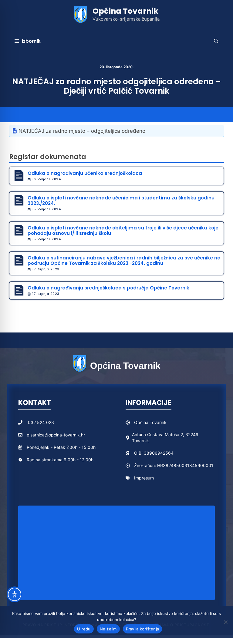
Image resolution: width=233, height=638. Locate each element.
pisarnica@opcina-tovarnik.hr (56, 434)
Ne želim (108, 628)
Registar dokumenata (47, 157)
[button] (216, 41)
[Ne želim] (225, 622)
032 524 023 (41, 422)
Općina (142, 422)
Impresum (144, 477)
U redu (84, 628)
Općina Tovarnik (125, 11)
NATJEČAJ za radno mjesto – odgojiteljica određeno (82, 131)
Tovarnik (158, 422)
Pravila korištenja (142, 628)
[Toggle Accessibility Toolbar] (14, 594)
